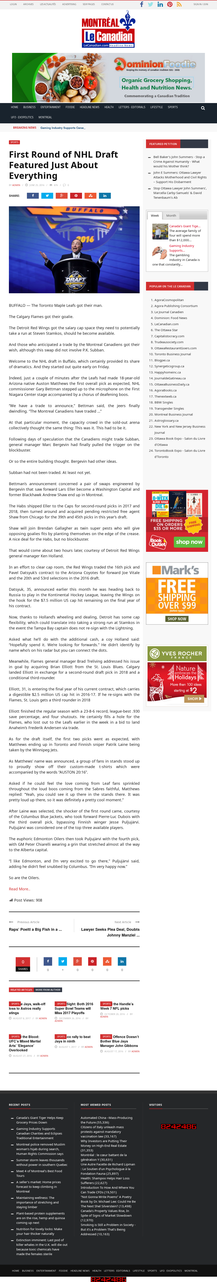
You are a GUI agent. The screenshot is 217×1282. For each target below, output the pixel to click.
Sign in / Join (201, 4)
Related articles (21, 990)
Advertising (69, 4)
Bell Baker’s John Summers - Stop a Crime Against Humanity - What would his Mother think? (179, 161)
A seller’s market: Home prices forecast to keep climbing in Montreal (38, 1186)
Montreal (45, 117)
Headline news (89, 107)
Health (109, 107)
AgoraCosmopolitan (169, 300)
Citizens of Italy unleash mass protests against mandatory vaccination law (102, 1131)
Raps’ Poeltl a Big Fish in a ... (35, 929)
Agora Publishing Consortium (176, 306)
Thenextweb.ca (165, 396)
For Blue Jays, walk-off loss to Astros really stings (27, 1008)
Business (29, 107)
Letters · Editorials (132, 107)
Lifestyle (156, 107)
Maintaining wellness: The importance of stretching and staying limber (37, 1202)
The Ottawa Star (166, 330)
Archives (28, 4)
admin (16, 185)
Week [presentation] (155, 215)
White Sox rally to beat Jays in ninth (72, 1039)
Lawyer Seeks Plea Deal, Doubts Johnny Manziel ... (110, 932)
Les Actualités (48, 4)
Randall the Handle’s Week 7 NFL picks (117, 1006)
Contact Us (107, 4)
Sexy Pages (89, 4)
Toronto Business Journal (172, 354)
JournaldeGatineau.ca (170, 378)
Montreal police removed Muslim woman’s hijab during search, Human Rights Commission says (40, 1149)
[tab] (154, 215)
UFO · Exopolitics (22, 117)
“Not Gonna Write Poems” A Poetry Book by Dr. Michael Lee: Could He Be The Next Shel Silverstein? (108, 1201)
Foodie (70, 107)
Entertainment (51, 107)
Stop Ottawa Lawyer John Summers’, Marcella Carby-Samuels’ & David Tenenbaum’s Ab (180, 193)
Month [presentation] (171, 215)
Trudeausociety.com (169, 342)
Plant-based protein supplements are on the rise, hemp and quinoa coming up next (40, 1218)
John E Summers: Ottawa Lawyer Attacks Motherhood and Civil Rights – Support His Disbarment (180, 177)
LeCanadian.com (166, 324)
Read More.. (19, 888)
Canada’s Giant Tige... (184, 226)
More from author (48, 990)
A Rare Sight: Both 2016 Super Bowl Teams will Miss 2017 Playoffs (74, 1008)
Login (13, 4)
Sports (173, 107)
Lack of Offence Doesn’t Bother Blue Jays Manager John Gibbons (119, 1041)
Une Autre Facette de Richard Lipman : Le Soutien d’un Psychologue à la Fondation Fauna (108, 1169)
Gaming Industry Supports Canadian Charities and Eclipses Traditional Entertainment (96, 128)
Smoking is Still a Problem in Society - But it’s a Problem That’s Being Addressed (108, 1229)
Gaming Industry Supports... (181, 248)
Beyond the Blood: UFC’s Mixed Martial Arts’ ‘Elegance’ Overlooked (25, 1043)
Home (14, 107)
